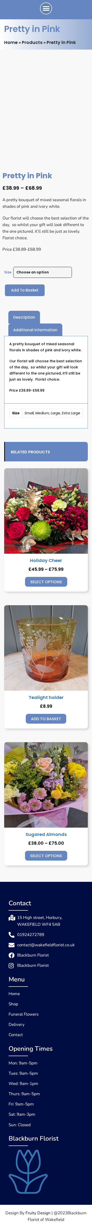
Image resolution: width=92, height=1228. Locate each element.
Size (8, 272)
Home (11, 42)
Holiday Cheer (46, 560)
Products (32, 42)
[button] (46, 8)
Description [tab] (24, 317)
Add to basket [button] (46, 719)
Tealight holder (46, 697)
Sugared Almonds (46, 834)
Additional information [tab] (35, 330)
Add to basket (25, 290)
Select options (46, 582)
